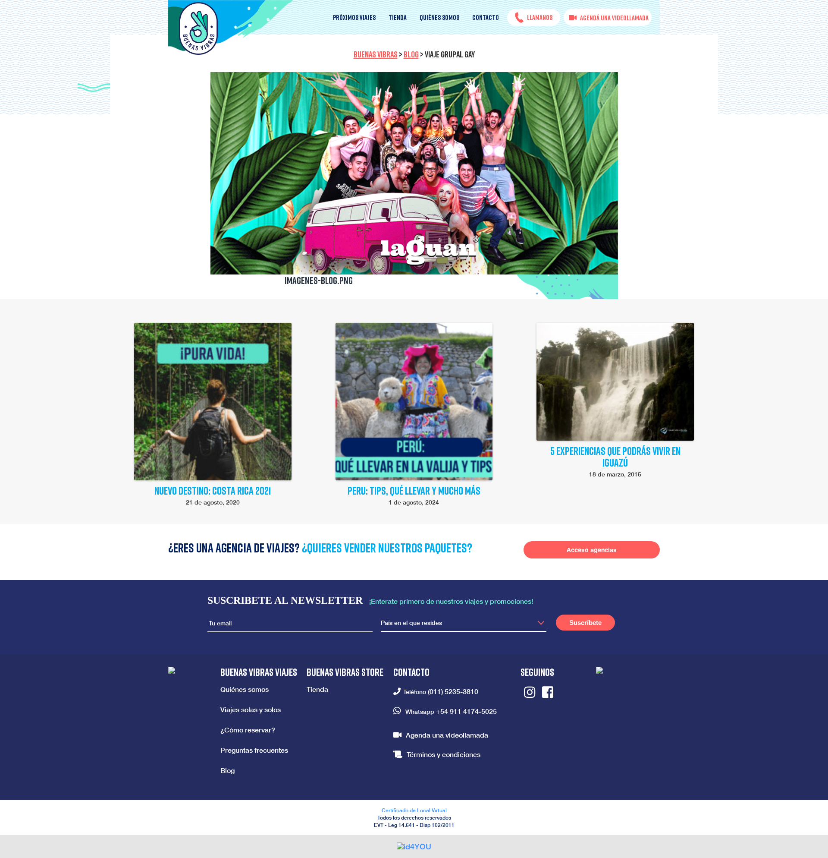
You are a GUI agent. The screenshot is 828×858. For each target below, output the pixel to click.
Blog (411, 54)
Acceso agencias (592, 549)
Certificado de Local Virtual (414, 810)
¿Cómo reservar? (247, 730)
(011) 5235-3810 (453, 691)
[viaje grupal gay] (414, 173)
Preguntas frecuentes (254, 750)
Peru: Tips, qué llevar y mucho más (414, 490)
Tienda (398, 17)
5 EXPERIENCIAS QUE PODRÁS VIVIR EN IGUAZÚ (615, 456)
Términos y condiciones (443, 754)
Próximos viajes (354, 17)
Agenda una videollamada (447, 735)
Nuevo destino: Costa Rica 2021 (212, 490)
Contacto (485, 17)
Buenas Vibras (376, 54)
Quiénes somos (439, 17)
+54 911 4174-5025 (466, 711)
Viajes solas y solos (250, 709)
